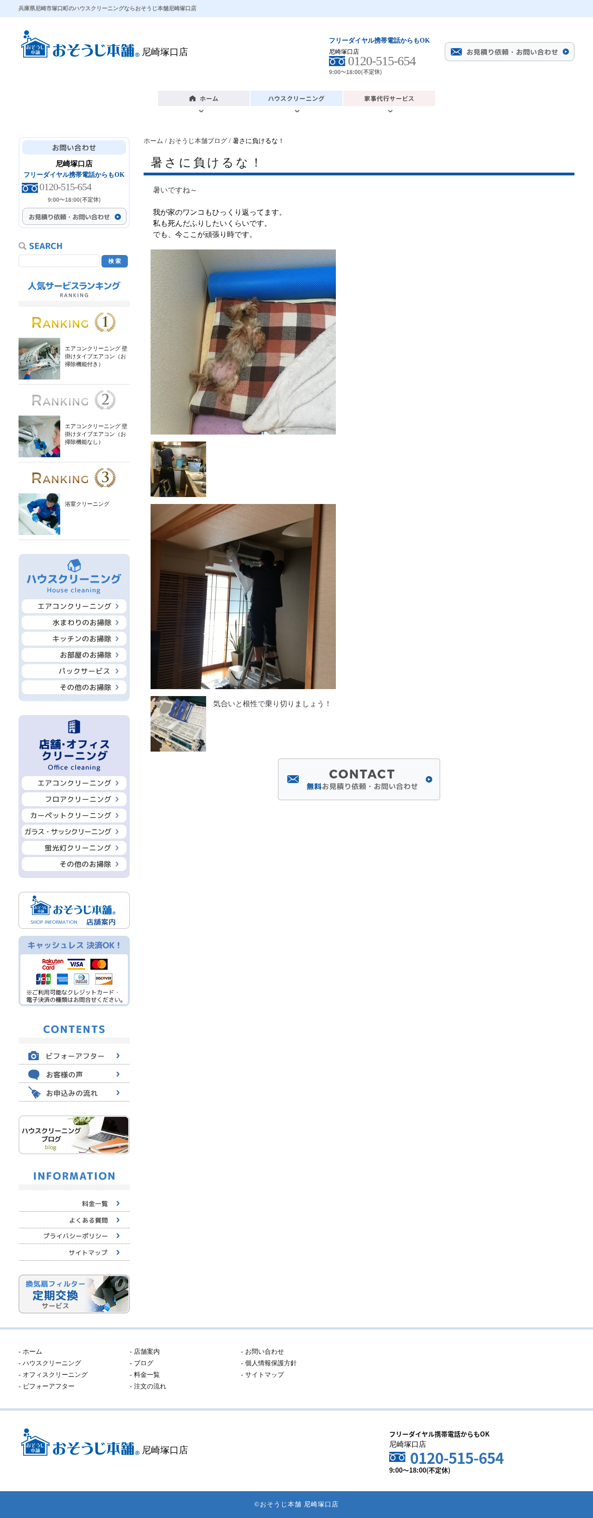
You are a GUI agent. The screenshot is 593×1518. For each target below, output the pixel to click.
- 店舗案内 (145, 1351)
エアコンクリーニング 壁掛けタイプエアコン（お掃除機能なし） (96, 434)
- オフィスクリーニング (53, 1374)
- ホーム (30, 1351)
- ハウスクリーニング (50, 1363)
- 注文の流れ (148, 1386)
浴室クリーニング (87, 504)
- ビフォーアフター (47, 1386)
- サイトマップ (262, 1374)
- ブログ (141, 1363)
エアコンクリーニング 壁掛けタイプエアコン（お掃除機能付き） (96, 356)
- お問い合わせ (262, 1351)
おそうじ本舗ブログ (198, 140)
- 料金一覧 (145, 1374)
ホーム (153, 140)
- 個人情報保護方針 (269, 1363)
